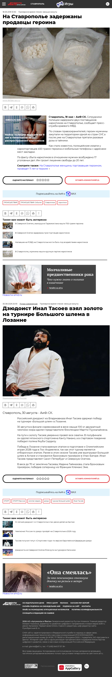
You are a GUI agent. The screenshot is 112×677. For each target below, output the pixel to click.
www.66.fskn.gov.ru (11, 100)
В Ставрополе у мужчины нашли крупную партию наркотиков (43, 251)
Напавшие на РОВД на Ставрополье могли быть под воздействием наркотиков (51, 242)
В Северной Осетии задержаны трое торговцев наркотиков (42, 233)
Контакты (86, 606)
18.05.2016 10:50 (9, 12)
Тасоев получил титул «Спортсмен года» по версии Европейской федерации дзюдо (53, 541)
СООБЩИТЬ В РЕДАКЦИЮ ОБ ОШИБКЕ (38, 613)
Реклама (64, 603)
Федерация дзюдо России (15, 398)
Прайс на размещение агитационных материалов (45, 610)
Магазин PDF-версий (79, 603)
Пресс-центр (52, 603)
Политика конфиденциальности (87, 610)
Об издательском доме (33, 603)
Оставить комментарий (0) (87, 180)
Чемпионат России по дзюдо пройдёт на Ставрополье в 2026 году (45, 531)
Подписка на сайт (71, 606)
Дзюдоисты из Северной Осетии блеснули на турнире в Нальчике (45, 550)
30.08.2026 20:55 (10, 304)
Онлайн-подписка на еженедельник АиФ (41, 606)
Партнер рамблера (48, 666)
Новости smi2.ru (12, 295)
